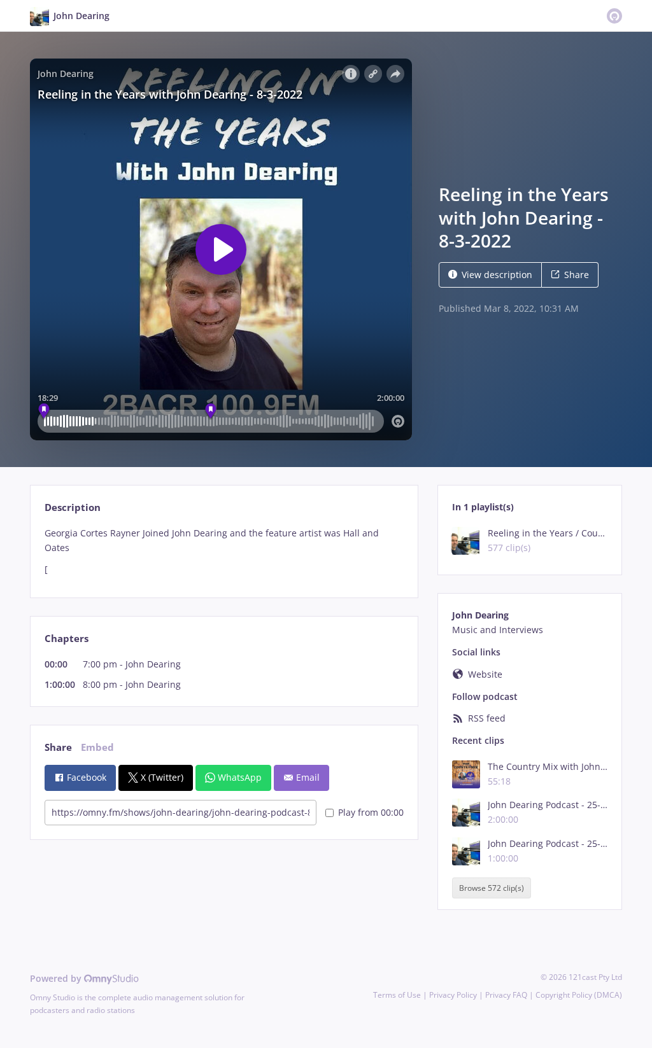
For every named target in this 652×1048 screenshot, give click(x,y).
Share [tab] (58, 747)
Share (576, 275)
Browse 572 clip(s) (491, 888)
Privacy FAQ (506, 994)
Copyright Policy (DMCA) (578, 994)
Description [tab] (73, 507)
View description (497, 275)
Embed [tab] (97, 747)
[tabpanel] (224, 551)
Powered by (57, 978)
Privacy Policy (453, 994)
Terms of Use (397, 994)
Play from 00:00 (371, 812)
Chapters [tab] (67, 638)
